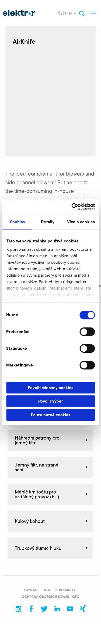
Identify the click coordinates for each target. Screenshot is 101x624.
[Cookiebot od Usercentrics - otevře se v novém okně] (72, 206)
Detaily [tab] (47, 222)
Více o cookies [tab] (81, 222)
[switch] (87, 331)
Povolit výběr (50, 401)
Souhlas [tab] (17, 222)
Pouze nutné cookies (50, 415)
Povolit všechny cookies (50, 388)
